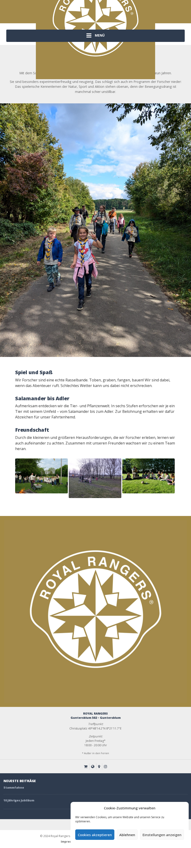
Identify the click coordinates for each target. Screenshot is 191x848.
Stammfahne (13, 788)
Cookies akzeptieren (95, 834)
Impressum (69, 842)
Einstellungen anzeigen (162, 834)
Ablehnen (127, 834)
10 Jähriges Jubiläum (18, 800)
